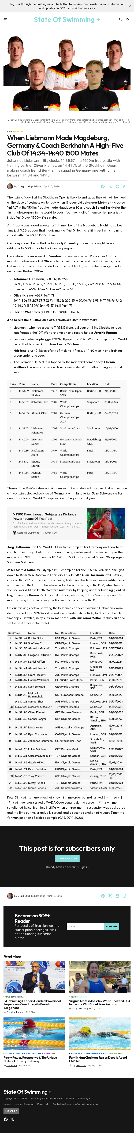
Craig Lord (24, 186)
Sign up (7, 1104)
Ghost (61, 1098)
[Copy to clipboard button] (124, 186)
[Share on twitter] (110, 186)
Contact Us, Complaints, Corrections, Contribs (75, 1104)
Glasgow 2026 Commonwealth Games (23, 1053)
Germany (18, 131)
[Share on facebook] (103, 186)
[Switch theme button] (128, 19)
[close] (130, 6)
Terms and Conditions (24, 1104)
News (11, 131)
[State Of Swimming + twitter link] (11, 1119)
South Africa (17, 997)
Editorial (46, 1053)
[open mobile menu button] (5, 19)
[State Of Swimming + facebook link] (6, 1119)
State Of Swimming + (79, 1098)
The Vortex (81, 997)
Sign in (84, 867)
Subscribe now (67, 858)
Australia (112, 1053)
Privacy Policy (43, 1104)
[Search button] (120, 19)
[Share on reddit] (117, 186)
